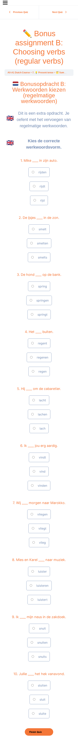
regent (42, 343)
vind (41, 471)
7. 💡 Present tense (43, 72)
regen (42, 371)
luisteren (41, 585)
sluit (42, 699)
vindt (42, 457)
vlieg (42, 542)
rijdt (42, 186)
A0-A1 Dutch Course (19, 72)
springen (42, 300)
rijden (41, 172)
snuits (42, 657)
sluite (42, 713)
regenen (42, 357)
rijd (42, 200)
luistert (42, 600)
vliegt (41, 528)
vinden (42, 485)
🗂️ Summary (63, 72)
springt (42, 314)
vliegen (42, 514)
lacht (42, 400)
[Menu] (5, 3)
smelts (42, 257)
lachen (42, 414)
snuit (42, 628)
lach (42, 428)
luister (42, 571)
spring (42, 286)
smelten (42, 243)
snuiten (42, 642)
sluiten (42, 685)
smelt (42, 229)
